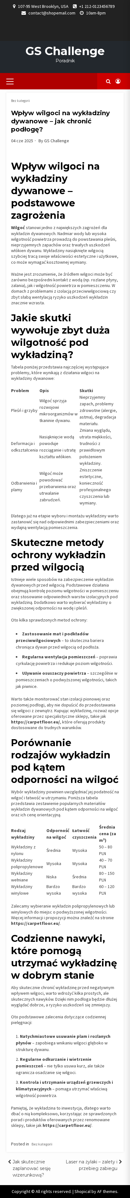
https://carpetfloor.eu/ (35, 923)
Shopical (82, 1191)
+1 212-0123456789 (97, 6)
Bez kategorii (20, 100)
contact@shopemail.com (51, 13)
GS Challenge (65, 51)
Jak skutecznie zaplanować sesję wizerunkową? (31, 1168)
